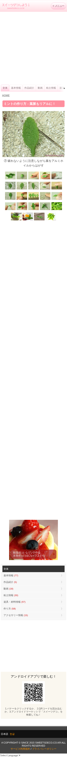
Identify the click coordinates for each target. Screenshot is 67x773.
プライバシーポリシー (44, 748)
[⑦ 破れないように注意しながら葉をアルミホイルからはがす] (33, 189)
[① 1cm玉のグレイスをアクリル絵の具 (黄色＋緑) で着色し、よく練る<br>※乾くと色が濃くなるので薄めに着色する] (22, 179)
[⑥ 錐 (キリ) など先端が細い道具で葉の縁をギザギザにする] (22, 189)
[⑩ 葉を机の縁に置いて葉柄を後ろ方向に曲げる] (22, 199)
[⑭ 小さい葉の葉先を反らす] (10, 209)
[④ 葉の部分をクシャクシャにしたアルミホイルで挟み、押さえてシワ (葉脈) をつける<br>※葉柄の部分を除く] (56, 179)
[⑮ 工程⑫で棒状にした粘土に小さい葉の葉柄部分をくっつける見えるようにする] (22, 209)
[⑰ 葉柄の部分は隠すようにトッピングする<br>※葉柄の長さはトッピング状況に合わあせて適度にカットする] (45, 209)
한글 (12, 734)
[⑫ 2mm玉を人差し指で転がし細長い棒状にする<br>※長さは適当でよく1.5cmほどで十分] (45, 199)
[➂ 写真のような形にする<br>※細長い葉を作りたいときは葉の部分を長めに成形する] (45, 179)
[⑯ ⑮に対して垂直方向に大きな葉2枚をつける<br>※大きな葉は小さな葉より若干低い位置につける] (33, 209)
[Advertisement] (33, 48)
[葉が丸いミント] (56, 209)
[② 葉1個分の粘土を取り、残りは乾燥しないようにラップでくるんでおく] (33, 179)
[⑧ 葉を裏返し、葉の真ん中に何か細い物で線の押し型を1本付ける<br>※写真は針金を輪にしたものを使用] (45, 189)
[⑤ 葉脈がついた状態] (10, 189)
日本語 (4, 734)
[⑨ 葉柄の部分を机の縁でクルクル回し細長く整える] (56, 189)
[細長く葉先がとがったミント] (28, 220)
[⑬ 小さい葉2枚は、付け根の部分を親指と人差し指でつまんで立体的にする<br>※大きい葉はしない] (56, 199)
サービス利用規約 (20, 748)
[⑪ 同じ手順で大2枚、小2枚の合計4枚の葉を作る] (33, 199)
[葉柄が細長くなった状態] (10, 199)
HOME (6, 95)
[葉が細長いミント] (16, 220)
